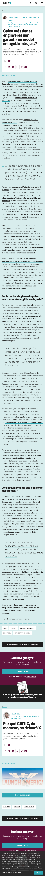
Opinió (4, 10)
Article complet (23, 795)
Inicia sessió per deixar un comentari (23, 644)
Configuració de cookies (11, 872)
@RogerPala (17, 718)
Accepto (38, 872)
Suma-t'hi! (21, 671)
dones (5, 628)
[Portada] (7, 3)
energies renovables (27, 628)
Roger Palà (16, 714)
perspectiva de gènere (22, 633)
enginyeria (7, 633)
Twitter (17, 807)
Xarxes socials (29, 807)
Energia (13, 628)
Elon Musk (6, 807)
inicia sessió (31, 677)
